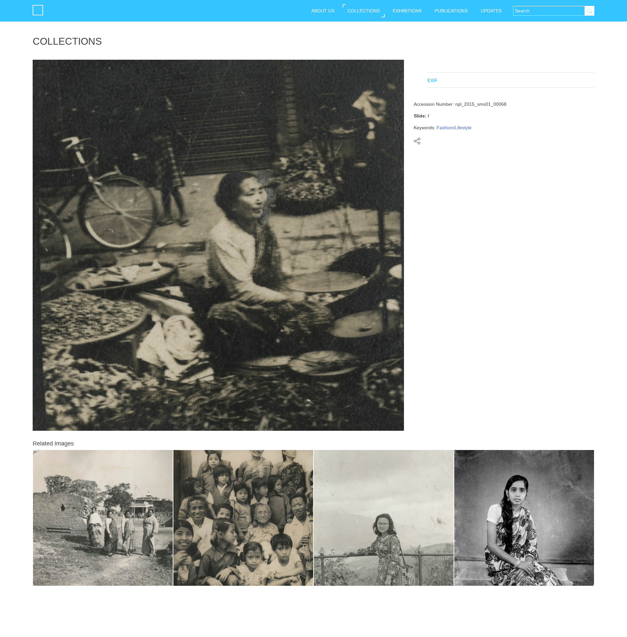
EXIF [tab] (432, 80)
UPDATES (491, 10)
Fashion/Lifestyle (454, 127)
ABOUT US (322, 10)
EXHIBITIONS (407, 10)
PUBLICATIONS (451, 10)
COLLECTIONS (363, 10)
